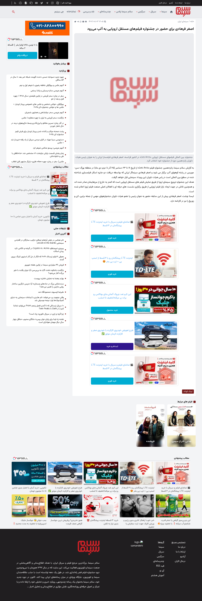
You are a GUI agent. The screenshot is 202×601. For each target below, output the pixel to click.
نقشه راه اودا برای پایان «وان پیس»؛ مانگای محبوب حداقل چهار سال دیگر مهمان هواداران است (38, 321)
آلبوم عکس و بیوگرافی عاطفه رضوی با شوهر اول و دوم (42, 85)
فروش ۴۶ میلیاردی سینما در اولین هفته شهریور (44, 265)
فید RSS (160, 566)
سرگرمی (141, 12)
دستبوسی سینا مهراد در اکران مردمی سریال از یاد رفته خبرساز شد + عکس (37, 141)
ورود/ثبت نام (66, 3)
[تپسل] (92, 210)
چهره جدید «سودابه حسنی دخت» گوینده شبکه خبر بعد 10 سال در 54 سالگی (37, 79)
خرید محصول (112, 310)
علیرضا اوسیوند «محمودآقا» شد (51, 292)
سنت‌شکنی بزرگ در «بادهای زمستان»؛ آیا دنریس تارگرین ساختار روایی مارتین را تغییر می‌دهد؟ (38, 285)
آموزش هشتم (157, 575)
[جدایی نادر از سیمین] (181, 420)
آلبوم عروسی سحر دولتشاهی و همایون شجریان (44, 112)
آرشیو (171, 3)
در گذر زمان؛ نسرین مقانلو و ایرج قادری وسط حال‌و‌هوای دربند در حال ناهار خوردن (37, 125)
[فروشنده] (149, 420)
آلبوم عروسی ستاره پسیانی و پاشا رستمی (47, 90)
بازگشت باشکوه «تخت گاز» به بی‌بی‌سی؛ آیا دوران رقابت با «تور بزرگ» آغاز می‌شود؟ (39, 272)
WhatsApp (81, 22)
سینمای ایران (183, 21)
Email (83, 22)
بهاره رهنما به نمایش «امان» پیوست (49, 278)
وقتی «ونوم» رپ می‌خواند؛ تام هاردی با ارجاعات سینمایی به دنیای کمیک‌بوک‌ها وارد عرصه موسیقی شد (37, 299)
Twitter (75, 22)
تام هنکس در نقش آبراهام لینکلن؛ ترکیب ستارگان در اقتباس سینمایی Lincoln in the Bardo (39, 242)
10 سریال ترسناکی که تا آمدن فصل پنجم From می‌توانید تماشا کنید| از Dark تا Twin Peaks (38, 307)
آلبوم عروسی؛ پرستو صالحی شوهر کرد (48, 148)
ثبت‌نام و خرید (112, 346)
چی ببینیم (59, 12)
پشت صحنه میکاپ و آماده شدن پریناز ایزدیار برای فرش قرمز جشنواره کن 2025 (39, 133)
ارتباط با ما (178, 3)
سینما (164, 12)
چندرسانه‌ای (105, 12)
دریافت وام (22, 55)
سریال (153, 12)
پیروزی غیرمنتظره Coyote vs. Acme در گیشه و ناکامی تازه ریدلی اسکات (39, 250)
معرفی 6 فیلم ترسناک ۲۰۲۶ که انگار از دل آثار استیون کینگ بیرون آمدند (37, 258)
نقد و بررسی (88, 12)
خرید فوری (112, 238)
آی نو (162, 571)
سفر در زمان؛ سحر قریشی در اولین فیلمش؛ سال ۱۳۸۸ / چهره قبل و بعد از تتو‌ (38, 98)
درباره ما (187, 3)
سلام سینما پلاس (124, 12)
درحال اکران (163, 3)
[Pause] (41, 56)
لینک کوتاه (188, 391)
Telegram (78, 22)
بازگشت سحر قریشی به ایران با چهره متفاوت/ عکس (43, 117)
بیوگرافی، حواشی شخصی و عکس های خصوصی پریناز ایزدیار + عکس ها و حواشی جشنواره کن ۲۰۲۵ (38, 106)
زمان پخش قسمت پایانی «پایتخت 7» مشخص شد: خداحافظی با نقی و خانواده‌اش (38, 155)
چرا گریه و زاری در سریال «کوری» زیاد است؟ (46, 314)
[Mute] (45, 56)
